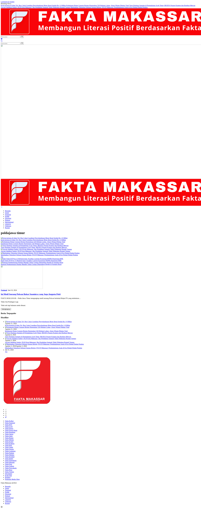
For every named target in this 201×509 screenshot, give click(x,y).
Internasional (9, 222)
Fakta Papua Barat (11, 430)
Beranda (8, 211)
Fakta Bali (8, 445)
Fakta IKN (8, 425)
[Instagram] (6, 411)
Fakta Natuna (9, 472)
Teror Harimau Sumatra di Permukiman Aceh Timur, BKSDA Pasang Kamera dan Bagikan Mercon (162, 5)
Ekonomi (8, 218)
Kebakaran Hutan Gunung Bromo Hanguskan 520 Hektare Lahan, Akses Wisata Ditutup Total (97, 5)
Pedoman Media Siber (12, 479)
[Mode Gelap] (2, 39)
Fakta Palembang (10, 460)
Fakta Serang (9, 449)
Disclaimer (8, 474)
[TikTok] (6, 417)
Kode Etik (8, 475)
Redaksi (7, 477)
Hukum (7, 220)
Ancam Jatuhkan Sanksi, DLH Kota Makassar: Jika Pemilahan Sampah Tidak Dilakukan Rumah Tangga (35, 7)
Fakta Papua (9, 428)
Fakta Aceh (9, 427)
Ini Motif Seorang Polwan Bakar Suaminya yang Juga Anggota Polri (31, 294)
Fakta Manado (10, 462)
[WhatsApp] (6, 415)
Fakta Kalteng (9, 443)
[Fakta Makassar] (27, 406)
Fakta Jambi (9, 447)
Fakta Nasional (10, 423)
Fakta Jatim (9, 436)
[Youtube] (6, 413)
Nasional (8, 214)
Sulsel (7, 213)
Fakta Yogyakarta (11, 468)
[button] (22, 37)
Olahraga (8, 226)
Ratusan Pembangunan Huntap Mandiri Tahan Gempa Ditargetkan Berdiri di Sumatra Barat (31, 264)
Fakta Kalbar (9, 421)
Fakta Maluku (9, 455)
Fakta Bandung (10, 432)
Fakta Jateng (9, 434)
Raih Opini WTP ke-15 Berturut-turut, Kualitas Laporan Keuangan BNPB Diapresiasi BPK (31, 261)
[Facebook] (6, 410)
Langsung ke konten (7, 2)
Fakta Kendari (9, 457)
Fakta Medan (9, 440)
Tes (2, 257)
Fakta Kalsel (9, 442)
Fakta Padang (9, 453)
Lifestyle (8, 224)
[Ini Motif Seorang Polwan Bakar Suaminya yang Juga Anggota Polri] (22, 288)
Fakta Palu (8, 464)
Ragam (7, 228)
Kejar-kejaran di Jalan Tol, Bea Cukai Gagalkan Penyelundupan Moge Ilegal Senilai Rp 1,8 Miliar (33, 5)
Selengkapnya (6, 309)
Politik (7, 216)
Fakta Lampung (10, 451)
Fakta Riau (8, 470)
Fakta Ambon (9, 466)
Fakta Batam (9, 438)
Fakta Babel (9, 459)
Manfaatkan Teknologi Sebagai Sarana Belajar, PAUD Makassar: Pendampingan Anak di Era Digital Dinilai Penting (109, 7)
